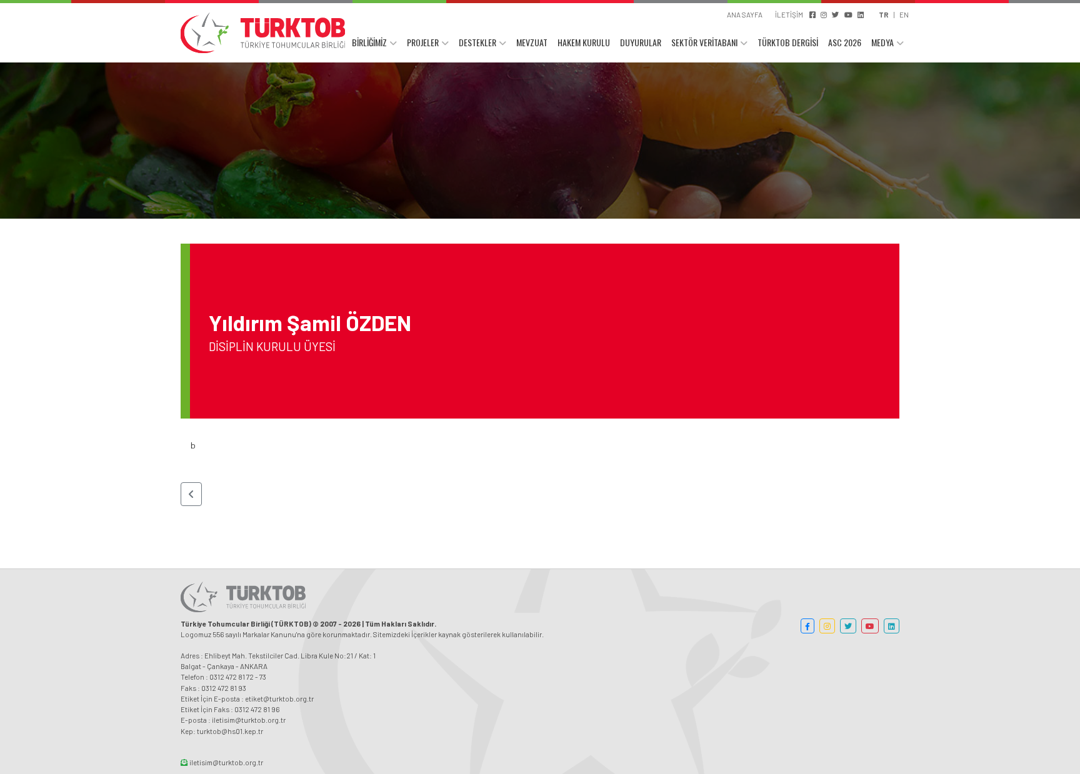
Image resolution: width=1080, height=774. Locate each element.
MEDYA (882, 42)
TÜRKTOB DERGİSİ (788, 42)
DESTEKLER (477, 42)
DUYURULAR (640, 42)
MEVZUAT (532, 42)
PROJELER (423, 42)
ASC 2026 (844, 42)
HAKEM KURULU (584, 42)
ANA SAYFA (744, 14)
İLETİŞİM (789, 14)
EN (904, 14)
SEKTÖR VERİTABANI (704, 42)
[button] (191, 494)
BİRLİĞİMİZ (369, 42)
